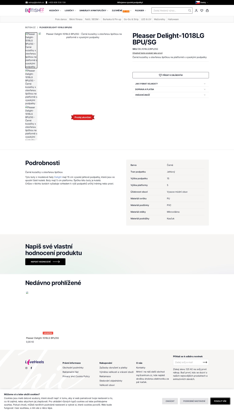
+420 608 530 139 (57, 2)
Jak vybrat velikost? (146, 84)
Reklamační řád (70, 372)
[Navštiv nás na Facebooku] (31, 368)
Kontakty (140, 367)
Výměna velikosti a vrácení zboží (116, 372)
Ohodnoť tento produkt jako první (147, 53)
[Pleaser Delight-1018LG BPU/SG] (48, 313)
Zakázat (170, 401)
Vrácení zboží (142, 95)
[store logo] (34, 10)
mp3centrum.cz (144, 375)
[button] (202, 2)
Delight (58, 177)
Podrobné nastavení (194, 401)
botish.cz (30, 27)
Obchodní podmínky (73, 367)
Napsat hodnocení (41, 262)
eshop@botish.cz (36, 2)
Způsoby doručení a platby (113, 367)
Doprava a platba (144, 89)
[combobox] (171, 10)
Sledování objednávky (110, 380)
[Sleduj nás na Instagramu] (26, 368)
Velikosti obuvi (107, 385)
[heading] (117, 162)
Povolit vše (220, 401)
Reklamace (105, 376)
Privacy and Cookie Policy (76, 376)
